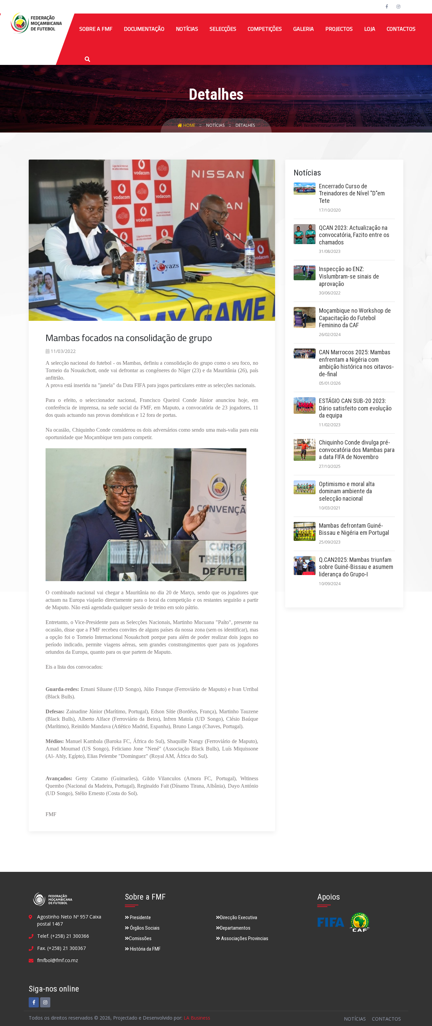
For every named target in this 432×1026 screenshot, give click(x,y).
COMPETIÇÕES (265, 29)
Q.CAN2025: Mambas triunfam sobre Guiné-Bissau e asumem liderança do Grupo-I (356, 567)
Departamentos (235, 928)
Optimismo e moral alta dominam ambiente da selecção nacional (347, 491)
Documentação (144, 29)
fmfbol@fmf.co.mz (57, 960)
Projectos (339, 29)
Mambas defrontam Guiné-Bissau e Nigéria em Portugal (354, 529)
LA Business (197, 1018)
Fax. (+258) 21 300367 (61, 948)
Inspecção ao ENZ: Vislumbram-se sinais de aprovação (349, 276)
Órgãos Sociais (144, 928)
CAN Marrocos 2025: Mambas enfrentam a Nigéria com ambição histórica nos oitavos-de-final (356, 363)
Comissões (140, 938)
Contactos (401, 29)
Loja (369, 29)
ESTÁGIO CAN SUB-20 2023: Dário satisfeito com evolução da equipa (355, 408)
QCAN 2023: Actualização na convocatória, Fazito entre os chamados (354, 235)
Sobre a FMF (95, 29)
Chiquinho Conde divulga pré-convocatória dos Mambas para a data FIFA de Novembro (357, 449)
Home (189, 125)
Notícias (187, 29)
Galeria (303, 29)
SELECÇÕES (223, 29)
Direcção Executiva (238, 917)
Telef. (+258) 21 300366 (63, 936)
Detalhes (245, 125)
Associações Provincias (244, 938)
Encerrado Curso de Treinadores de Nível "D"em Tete (352, 193)
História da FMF (145, 949)
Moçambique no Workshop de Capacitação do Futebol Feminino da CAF (355, 318)
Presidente (140, 917)
